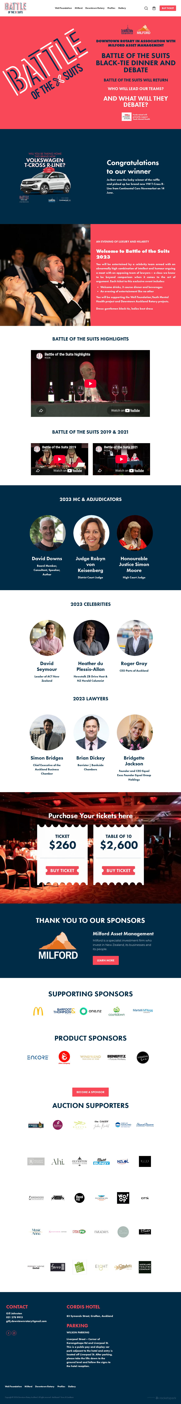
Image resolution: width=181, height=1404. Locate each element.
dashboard (55, 1397)
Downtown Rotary (95, 8)
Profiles (111, 8)
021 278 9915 (14, 1317)
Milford (79, 8)
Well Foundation (63, 8)
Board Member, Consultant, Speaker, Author (47, 570)
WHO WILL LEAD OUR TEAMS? (136, 88)
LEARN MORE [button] (105, 960)
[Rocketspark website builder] (161, 1398)
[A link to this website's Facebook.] (8, 1333)
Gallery (122, 8)
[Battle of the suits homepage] (22, 8)
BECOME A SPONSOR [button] (90, 1092)
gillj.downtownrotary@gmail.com (26, 1321)
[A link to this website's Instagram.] (14, 1333)
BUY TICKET (168, 8)
